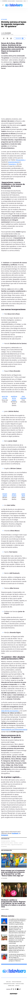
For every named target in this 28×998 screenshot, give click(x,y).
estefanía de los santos (7, 843)
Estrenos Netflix (11, 1)
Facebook (15, 833)
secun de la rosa (5, 397)
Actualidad (4, 19)
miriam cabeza (4, 495)
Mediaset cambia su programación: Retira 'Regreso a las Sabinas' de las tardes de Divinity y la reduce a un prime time (13, 903)
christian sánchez (5, 841)
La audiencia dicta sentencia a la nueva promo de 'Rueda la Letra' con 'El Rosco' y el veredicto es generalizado (17, 921)
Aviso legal (8, 981)
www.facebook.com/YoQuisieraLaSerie (14, 730)
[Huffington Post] (14, 993)
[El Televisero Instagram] (15, 989)
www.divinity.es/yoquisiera (10, 711)
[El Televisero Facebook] (11, 989)
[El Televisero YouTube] (18, 989)
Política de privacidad (16, 981)
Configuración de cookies (9, 983)
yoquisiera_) (13, 164)
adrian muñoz (14, 495)
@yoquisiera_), (21, 160)
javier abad (23, 495)
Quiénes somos (11, 985)
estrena (16, 843)
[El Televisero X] (13, 989)
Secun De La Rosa (5, 844)
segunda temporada (16, 844)
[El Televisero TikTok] (19, 989)
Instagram (4, 835)
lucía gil (21, 843)
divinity (13, 841)
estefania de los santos (14, 398)
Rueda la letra (19, 1)
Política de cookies (20, 983)
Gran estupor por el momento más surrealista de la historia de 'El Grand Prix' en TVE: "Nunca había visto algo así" (13, 873)
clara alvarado (23, 397)
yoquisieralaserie (13, 162)
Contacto (17, 985)
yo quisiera (4, 846)
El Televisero (7, 33)
